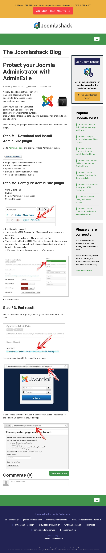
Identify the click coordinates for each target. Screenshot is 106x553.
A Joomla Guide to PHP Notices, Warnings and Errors (86, 127)
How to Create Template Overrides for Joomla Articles (86, 175)
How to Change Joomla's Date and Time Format (87, 139)
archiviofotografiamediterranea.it (86, 520)
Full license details (84, 270)
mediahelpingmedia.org (56, 520)
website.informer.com (53, 539)
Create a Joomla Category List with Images (85, 199)
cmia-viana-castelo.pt (24, 525)
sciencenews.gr (12, 520)
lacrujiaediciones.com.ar (49, 525)
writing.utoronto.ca (72, 525)
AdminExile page (16, 148)
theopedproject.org (68, 530)
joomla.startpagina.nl (32, 520)
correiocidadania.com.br (44, 530)
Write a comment (59, 473)
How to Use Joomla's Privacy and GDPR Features (87, 187)
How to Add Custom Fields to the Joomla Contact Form (86, 163)
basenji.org (90, 525)
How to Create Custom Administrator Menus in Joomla (86, 211)
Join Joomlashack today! (88, 96)
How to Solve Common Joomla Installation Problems (85, 151)
